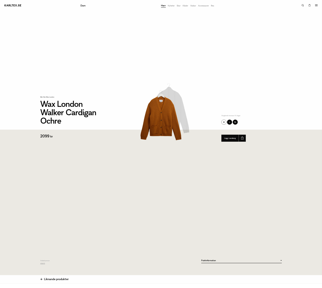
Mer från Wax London (47, 97)
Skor (179, 6)
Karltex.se (12, 5)
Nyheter (171, 6)
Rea (212, 6)
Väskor (193, 6)
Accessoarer (203, 6)
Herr (163, 6)
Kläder (185, 6)
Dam (83, 6)
